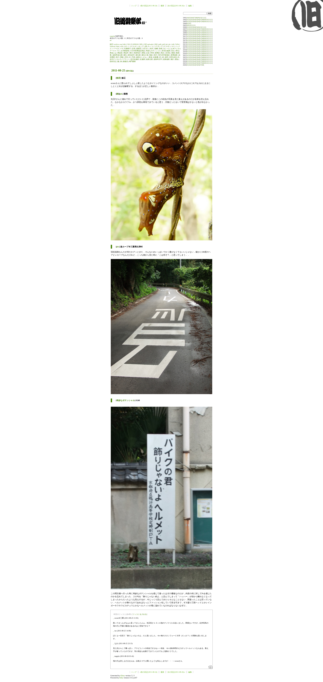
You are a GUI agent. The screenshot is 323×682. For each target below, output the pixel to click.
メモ (121, 49)
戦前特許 (137, 53)
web (121, 46)
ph (167, 44)
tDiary (122, 676)
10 (200, 18)
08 (196, 18)
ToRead (112, 46)
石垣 (126, 57)
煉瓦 (125, 55)
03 (192, 20)
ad (110, 40)
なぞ (134, 46)
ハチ (172, 46)
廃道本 (126, 53)
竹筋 (133, 57)
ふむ (139, 46)
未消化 (167, 53)
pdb (160, 44)
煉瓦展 (138, 55)
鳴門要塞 (132, 61)
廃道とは (113, 53)
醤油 (176, 59)
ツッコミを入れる (140, 614)
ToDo (177, 44)
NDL (141, 44)
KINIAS (135, 44)
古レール (166, 49)
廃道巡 (119, 53)
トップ (134, 6)
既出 (162, 53)
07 (194, 18)
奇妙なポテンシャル (153, 51)
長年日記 (129, 71)
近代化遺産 (135, 59)
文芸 (147, 53)
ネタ (167, 46)
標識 (173, 53)
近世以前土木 (174, 57)
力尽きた (145, 49)
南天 (151, 49)
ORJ (156, 44)
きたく (126, 46)
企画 (133, 49)
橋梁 (177, 53)
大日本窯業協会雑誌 (137, 51)
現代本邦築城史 (164, 55)
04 (188, 18)
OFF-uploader (148, 44)
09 (198, 18)
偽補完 (138, 49)
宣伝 (172, 51)
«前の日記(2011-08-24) (148, 6)
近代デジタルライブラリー (119, 59)
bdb (124, 44)
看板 (122, 57)
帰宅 (177, 51)
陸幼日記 (113, 61)
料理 (152, 53)
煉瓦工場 (145, 55)
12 (205, 18)
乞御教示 (127, 49)
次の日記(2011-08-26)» (176, 6)
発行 (117, 57)
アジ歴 (144, 46)
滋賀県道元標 (117, 55)
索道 (150, 57)
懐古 (131, 53)
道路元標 (149, 59)
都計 (172, 59)
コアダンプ (158, 46)
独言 (111, 44)
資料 (166, 57)
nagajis (112, 36)
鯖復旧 (125, 61)
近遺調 (142, 59)
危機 (156, 49)
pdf (163, 44)
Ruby (121, 678)
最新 (162, 6)
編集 (190, 6)
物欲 (151, 55)
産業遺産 (174, 55)
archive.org (118, 44)
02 (190, 20)
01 (188, 20)
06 (192, 18)
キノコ (150, 46)
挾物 (143, 53)
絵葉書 (155, 57)
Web (117, 46)
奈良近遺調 (166, 51)
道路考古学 (158, 59)
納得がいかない (142, 57)
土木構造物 (125, 51)
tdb (173, 44)
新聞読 (157, 53)
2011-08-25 (118, 70)
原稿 (160, 49)
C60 (128, 44)
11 (203, 18)
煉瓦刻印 (131, 55)
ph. (170, 44)
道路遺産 (166, 59)
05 (190, 18)
